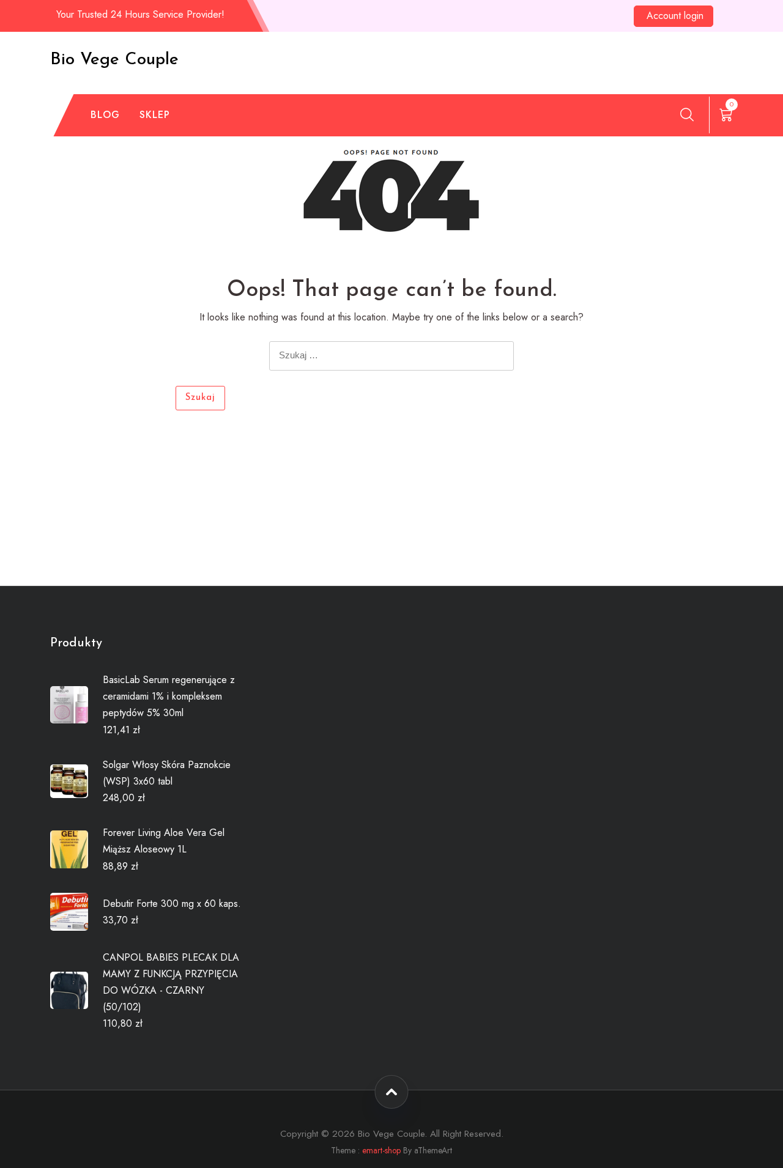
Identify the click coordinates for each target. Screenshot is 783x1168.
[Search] (687, 114)
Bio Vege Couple (114, 59)
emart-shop (381, 1150)
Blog (105, 115)
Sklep (154, 115)
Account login (675, 16)
